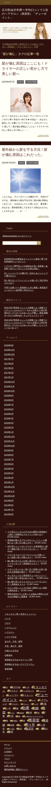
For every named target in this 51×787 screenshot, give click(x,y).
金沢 (20, 729)
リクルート (9, 755)
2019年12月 (9, 350)
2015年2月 (9, 478)
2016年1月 (9, 432)
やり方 (26, 687)
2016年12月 (9, 382)
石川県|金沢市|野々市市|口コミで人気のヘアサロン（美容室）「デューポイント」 (25, 13)
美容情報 (9, 669)
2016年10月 (9, 391)
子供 (37, 713)
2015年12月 (9, 437)
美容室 (34, 720)
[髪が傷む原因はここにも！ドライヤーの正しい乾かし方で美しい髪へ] (25, 110)
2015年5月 (9, 469)
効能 (36, 708)
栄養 (18, 716)
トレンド (24, 700)
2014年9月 (9, 501)
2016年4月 (9, 418)
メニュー (8, 748)
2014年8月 (9, 505)
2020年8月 (9, 345)
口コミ (12, 713)
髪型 (11, 732)
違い (20, 725)
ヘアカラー (9, 632)
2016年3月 (9, 423)
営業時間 (21, 713)
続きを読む (44, 136)
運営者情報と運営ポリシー (16, 769)
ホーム (7, 744)
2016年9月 (9, 396)
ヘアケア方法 (31, 82)
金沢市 (30, 728)
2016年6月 (9, 409)
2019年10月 (9, 354)
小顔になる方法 (11, 651)
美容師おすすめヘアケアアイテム (19, 664)
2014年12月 (9, 487)
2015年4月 (9, 473)
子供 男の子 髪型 (13, 646)
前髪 (16, 708)
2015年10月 (9, 446)
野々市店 (11, 729)
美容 (23, 721)
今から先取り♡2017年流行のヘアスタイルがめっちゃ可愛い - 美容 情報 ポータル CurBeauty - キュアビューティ (26, 313)
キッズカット (28, 691)
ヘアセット (25, 704)
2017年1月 (9, 377)
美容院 (11, 725)
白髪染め (9, 655)
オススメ (13, 691)
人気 (44, 704)
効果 (25, 708)
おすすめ (16, 687)
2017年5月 (9, 368)
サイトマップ (10, 762)
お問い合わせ (10, 766)
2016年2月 (9, 428)
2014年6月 (9, 514)
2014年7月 (9, 510)
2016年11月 (9, 386)
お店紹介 (8, 752)
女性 (30, 712)
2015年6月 (9, 464)
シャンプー (13, 695)
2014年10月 (9, 496)
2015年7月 (9, 459)
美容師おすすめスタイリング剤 (18, 660)
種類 (6, 721)
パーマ (8, 619)
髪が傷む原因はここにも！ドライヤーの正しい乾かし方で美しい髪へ (25, 68)
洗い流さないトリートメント (33, 716)
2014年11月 (9, 491)
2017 (6, 687)
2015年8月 (9, 455)
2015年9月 (9, 450)
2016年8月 (9, 400)
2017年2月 (9, 373)
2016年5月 (9, 414)
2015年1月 (9, 482)
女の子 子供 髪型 (13, 642)
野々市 (30, 724)
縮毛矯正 (15, 721)
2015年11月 (9, 441)
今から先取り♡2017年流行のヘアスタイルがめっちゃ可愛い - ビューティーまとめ (25, 325)
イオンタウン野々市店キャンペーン (20, 614)
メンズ (35, 704)
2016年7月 (9, 405)
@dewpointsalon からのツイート (17, 236)
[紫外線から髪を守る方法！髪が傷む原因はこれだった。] (25, 191)
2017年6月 (9, 364)
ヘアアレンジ (10, 628)
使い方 (7, 708)
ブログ (20, 82)
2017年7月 (9, 359)
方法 (11, 716)
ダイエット (27, 695)
